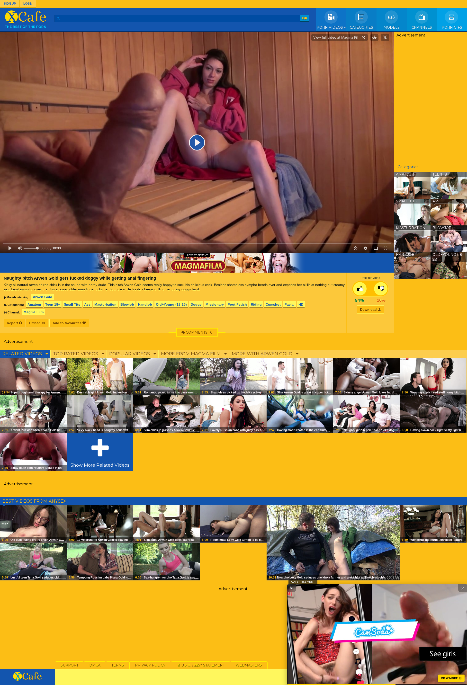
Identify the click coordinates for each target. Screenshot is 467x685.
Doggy (196, 304)
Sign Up (10, 3)
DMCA (94, 665)
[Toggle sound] (291, 588)
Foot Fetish (237, 304)
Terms (117, 665)
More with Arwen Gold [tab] (263, 353)
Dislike (380, 288)
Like (360, 288)
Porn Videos (330, 27)
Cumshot (273, 304)
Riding (256, 304)
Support (69, 665)
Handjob (145, 304)
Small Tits (72, 304)
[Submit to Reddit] (374, 37)
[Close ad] (462, 588)
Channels (422, 27)
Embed (35, 323)
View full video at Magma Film (337, 37)
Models (392, 27)
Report (13, 323)
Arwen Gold (42, 297)
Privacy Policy (150, 665)
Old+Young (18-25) (171, 304)
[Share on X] (385, 37)
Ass (87, 304)
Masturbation (105, 304)
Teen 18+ (52, 304)
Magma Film (34, 312)
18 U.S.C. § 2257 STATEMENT (200, 665)
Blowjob (127, 304)
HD (300, 304)
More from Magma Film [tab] (191, 353)
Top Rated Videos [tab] (76, 353)
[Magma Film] (197, 263)
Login (27, 3)
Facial (290, 304)
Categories (361, 27)
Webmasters (249, 665)
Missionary (215, 304)
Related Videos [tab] (22, 353)
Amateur (34, 304)
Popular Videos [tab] (130, 353)
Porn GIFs (452, 27)
